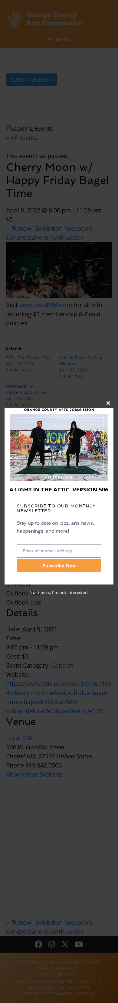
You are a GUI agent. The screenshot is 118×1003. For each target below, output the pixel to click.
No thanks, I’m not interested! (59, 592)
